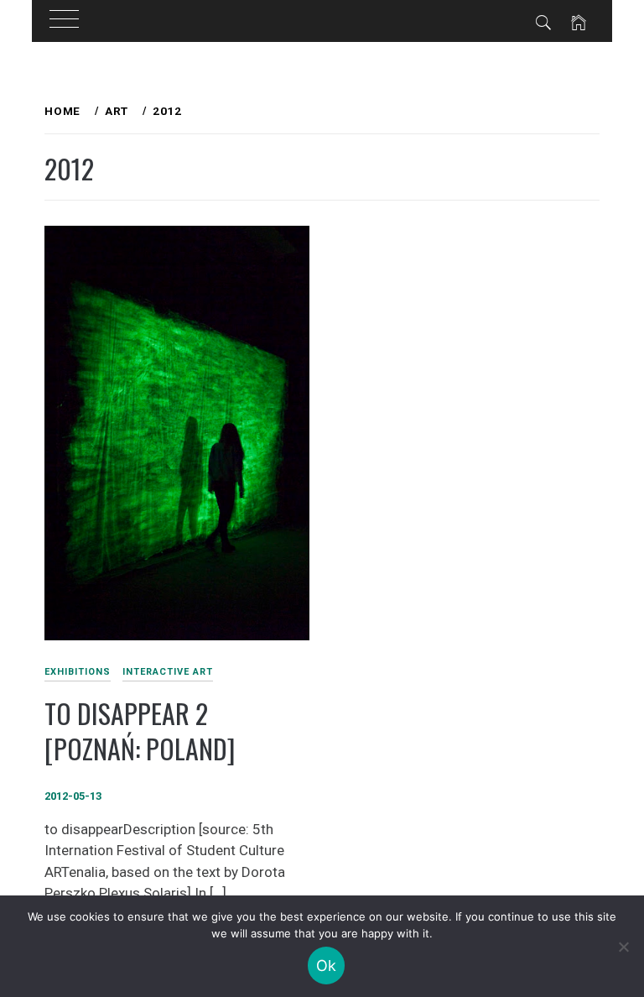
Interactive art (167, 671)
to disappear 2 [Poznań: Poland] (139, 731)
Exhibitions (77, 671)
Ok (326, 965)
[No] (623, 946)
